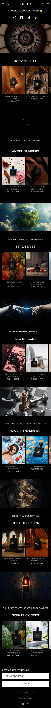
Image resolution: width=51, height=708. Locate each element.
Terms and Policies (25, 698)
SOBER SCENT (28, 693)
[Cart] (48, 4)
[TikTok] (29, 17)
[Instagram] (14, 17)
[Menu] (3, 4)
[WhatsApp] (37, 17)
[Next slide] (46, 84)
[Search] (9, 4)
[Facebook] (21, 17)
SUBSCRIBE (26, 684)
